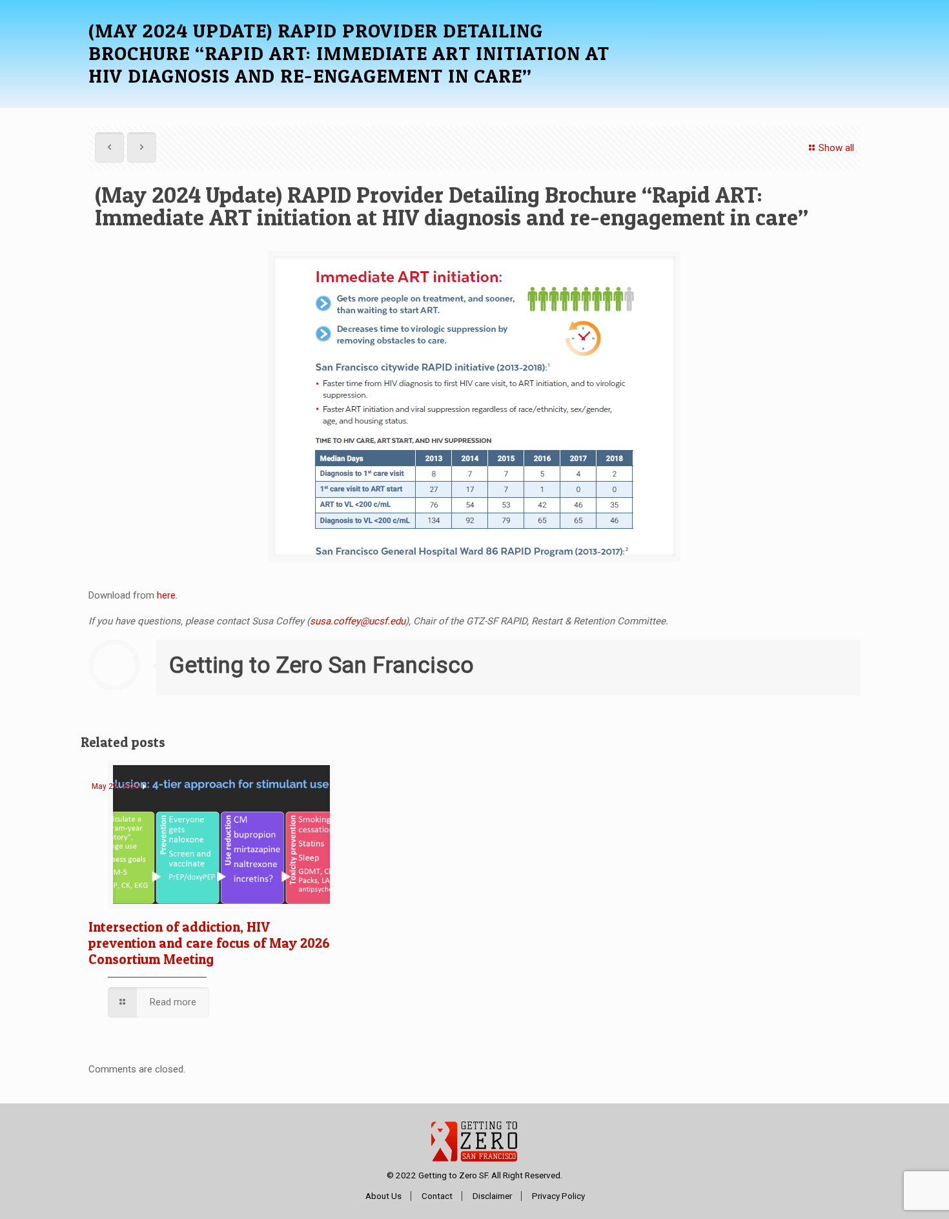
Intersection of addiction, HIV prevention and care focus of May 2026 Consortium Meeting (209, 943)
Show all (836, 148)
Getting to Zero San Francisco (321, 665)
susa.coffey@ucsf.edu (357, 621)
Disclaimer (492, 1196)
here (166, 595)
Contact (437, 1196)
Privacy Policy (558, 1196)
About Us (383, 1196)
